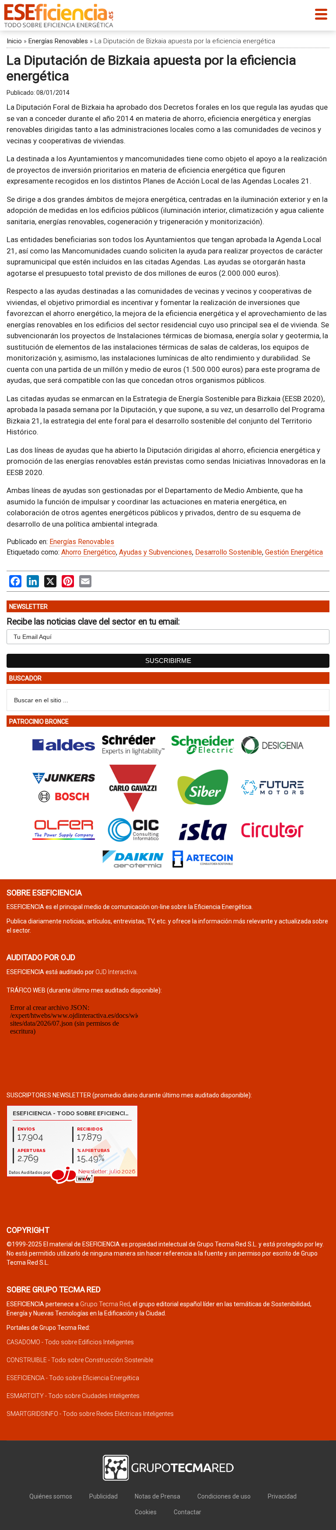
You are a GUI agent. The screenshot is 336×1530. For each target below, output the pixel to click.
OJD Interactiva (115, 971)
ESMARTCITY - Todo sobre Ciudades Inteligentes (73, 1395)
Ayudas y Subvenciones (155, 552)
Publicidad (103, 1496)
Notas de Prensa (157, 1496)
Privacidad (282, 1496)
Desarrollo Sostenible (228, 552)
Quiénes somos (50, 1496)
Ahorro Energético (88, 552)
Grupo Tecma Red (105, 1304)
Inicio (14, 41)
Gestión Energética (294, 552)
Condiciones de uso (224, 1496)
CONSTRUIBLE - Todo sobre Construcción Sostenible (80, 1360)
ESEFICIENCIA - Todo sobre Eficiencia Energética (73, 1377)
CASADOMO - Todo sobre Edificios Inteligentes (70, 1342)
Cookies (146, 1512)
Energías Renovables (58, 41)
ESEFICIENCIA (58, 15)
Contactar (187, 1512)
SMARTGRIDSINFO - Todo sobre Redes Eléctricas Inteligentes (90, 1413)
